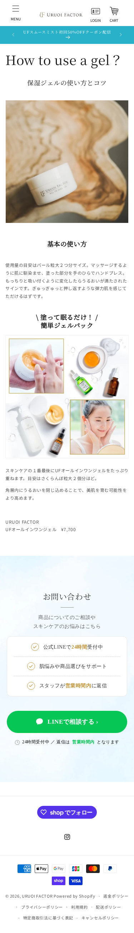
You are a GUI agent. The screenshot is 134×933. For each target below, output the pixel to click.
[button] (15, 13)
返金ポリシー (115, 896)
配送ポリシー (108, 907)
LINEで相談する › (73, 721)
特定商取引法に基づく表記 (48, 917)
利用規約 (79, 907)
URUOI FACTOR (37, 896)
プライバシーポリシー (42, 907)
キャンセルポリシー (100, 917)
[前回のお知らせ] (13, 35)
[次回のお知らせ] (121, 35)
